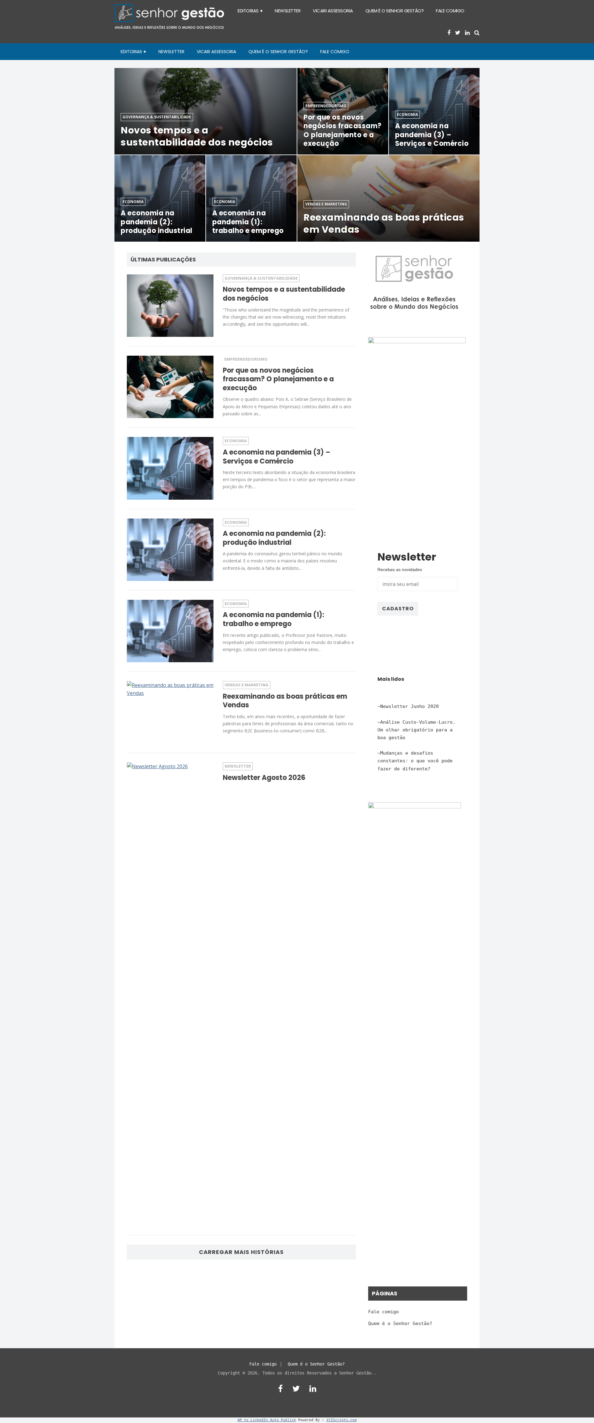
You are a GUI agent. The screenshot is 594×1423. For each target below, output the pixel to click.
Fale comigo (383, 1312)
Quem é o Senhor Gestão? (400, 1323)
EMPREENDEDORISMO (246, 359)
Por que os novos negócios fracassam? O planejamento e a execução (278, 379)
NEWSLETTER (287, 10)
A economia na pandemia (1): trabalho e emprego (273, 619)
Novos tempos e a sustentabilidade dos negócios (284, 294)
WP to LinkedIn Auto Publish (267, 1420)
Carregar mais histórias (241, 1252)
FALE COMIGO (450, 10)
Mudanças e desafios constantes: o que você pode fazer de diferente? (415, 760)
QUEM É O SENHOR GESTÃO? (394, 10)
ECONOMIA (236, 440)
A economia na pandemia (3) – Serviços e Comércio (276, 456)
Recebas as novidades (399, 569)
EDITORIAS (248, 10)
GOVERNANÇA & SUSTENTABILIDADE (261, 278)
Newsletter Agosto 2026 (264, 777)
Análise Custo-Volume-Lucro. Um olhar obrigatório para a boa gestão (416, 729)
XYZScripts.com (341, 1420)
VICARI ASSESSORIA (333, 10)
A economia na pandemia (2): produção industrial (274, 538)
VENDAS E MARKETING (247, 685)
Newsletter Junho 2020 (409, 706)
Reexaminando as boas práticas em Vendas (285, 701)
